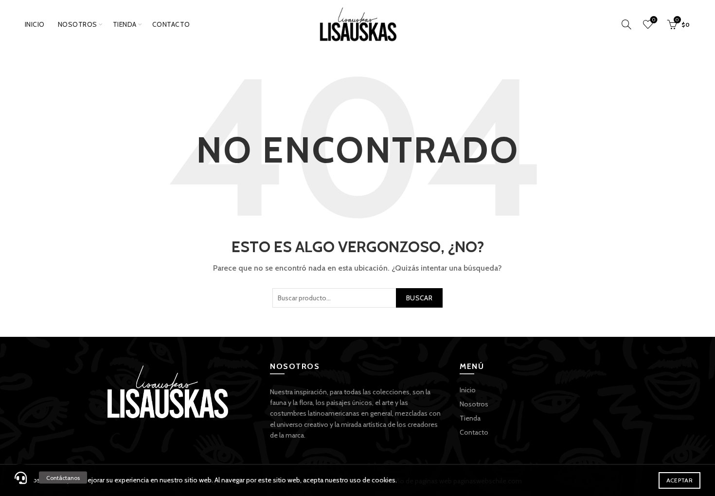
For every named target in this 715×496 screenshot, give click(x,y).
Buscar (419, 298)
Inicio (35, 24)
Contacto (171, 24)
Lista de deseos (653, 20)
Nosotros (77, 24)
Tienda (125, 24)
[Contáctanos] (21, 477)
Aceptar (679, 480)
